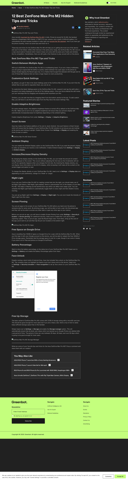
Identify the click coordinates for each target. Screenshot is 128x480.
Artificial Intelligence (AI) (54, 406)
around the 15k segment (58, 41)
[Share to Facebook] (73, 27)
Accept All (120, 476)
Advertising (86, 424)
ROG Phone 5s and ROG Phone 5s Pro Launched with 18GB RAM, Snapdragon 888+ (42, 370)
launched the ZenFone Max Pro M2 (32, 37)
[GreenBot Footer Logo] (19, 402)
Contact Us (86, 420)
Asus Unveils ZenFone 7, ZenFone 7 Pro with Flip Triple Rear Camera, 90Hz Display (41, 375)
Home (14, 8)
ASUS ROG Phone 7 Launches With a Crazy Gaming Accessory (35, 360)
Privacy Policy (36, 416)
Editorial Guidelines (80, 3)
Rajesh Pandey (24, 26)
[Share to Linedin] (79, 27)
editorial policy (103, 22)
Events (55, 3)
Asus (20, 8)
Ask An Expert (65, 3)
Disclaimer (86, 413)
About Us (86, 406)
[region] (64, 476)
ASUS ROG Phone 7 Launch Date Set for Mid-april (30, 365)
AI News (46, 3)
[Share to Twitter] (76, 27)
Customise (108, 476)
